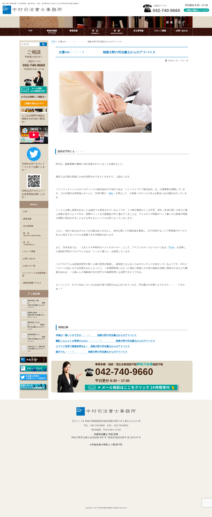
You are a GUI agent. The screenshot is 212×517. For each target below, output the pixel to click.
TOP (25, 211)
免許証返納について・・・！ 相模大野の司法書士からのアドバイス (36, 338)
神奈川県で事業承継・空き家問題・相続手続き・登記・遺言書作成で (41, 3)
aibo (111, 193)
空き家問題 (28, 226)
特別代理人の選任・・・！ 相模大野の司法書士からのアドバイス (36, 304)
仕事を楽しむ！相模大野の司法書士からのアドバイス (36, 349)
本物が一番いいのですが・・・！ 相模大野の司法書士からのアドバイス (96, 335)
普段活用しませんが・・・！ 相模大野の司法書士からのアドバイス (36, 325)
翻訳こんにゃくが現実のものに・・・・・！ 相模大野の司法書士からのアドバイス (105, 341)
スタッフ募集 (29, 251)
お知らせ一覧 (29, 266)
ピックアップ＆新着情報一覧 (34, 274)
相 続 (32, 234)
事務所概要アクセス (32, 283)
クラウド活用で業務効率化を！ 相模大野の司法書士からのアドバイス (93, 346)
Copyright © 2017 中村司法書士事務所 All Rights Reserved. (106, 508)
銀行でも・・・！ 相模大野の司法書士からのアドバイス (91, 352)
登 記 (29, 243)
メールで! (203, 10)
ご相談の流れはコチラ (34, 103)
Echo (171, 247)
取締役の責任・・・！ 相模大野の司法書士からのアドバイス (37, 315)
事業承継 (27, 219)
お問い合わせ (29, 258)
